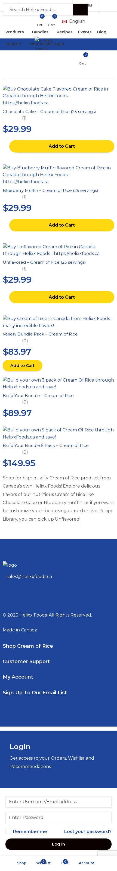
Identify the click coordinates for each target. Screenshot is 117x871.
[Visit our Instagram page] (108, 56)
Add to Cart (62, 146)
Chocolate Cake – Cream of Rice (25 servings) (49, 111)
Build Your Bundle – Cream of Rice (38, 395)
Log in (58, 844)
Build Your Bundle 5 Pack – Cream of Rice (46, 445)
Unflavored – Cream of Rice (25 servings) (44, 262)
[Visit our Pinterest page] (88, 56)
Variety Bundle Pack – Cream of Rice (40, 334)
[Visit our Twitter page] (78, 56)
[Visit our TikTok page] (98, 56)
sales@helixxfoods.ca (29, 576)
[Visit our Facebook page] (68, 56)
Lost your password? (88, 831)
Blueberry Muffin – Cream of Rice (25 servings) (50, 190)
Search (80, 10)
